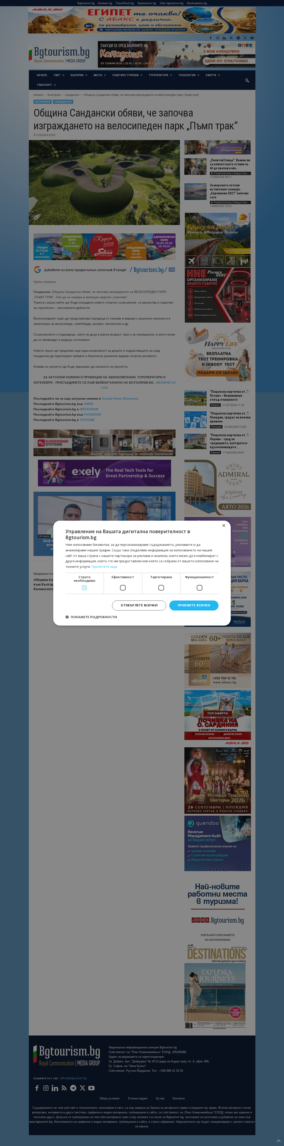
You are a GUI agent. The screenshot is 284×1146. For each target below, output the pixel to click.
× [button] (223, 525)
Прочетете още (104, 566)
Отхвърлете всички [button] (139, 605)
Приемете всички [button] (194, 605)
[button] (91, 617)
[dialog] (142, 573)
